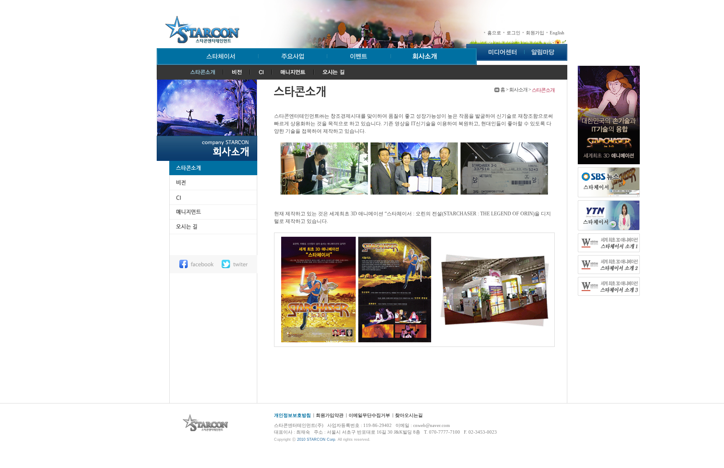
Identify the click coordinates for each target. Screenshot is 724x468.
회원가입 (535, 33)
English (557, 33)
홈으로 (494, 33)
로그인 (513, 33)
